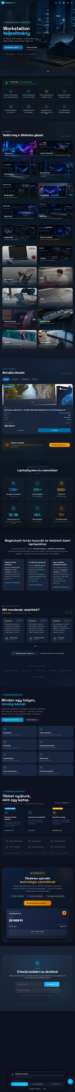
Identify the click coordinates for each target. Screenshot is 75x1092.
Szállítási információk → (61, 587)
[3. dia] (53, 71)
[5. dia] (59, 71)
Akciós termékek (11, 47)
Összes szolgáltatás (62, 803)
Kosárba (55, 430)
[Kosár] (68, 3)
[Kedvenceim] (60, 3)
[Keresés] (56, 3)
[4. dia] (56, 71)
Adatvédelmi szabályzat (35, 1088)
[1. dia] (48, 71)
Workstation (25, 379)
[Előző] (66, 71)
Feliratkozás (50, 984)
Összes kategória (65, 136)
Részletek (21, 430)
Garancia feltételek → (36, 585)
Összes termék (66, 373)
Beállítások (56, 1084)
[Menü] (71, 3)
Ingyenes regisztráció (11, 720)
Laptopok (15, 379)
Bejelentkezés (32, 720)
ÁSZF (44, 1088)
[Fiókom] (64, 3)
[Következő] (70, 71)
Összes (6, 379)
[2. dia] (51, 71)
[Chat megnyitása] (70, 1081)
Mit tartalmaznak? (17, 1080)
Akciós (34, 379)
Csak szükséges (37, 1084)
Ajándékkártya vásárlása (37, 903)
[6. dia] (62, 71)
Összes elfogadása (20, 1084)
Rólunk (27, 47)
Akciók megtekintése (58, 445)
